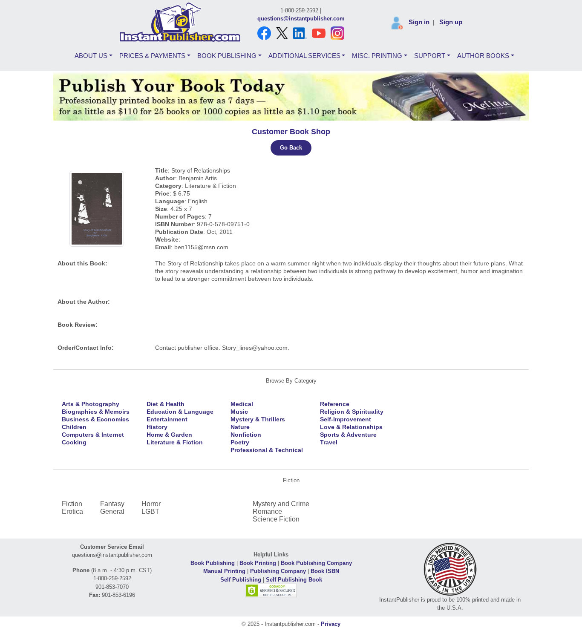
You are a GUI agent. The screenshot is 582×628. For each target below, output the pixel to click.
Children (74, 426)
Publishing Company (278, 571)
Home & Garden (169, 434)
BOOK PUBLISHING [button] (226, 55)
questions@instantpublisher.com (301, 18)
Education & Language (180, 411)
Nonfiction (245, 434)
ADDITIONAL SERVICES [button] (304, 55)
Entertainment (167, 419)
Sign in (419, 22)
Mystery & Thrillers (257, 419)
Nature (240, 426)
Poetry (239, 442)
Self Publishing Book (294, 579)
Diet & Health (165, 403)
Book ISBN (325, 571)
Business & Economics (95, 419)
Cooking (74, 442)
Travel (328, 442)
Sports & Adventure (348, 434)
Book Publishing (212, 563)
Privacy (330, 624)
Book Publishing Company (316, 563)
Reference (334, 403)
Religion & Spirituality (351, 411)
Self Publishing (240, 579)
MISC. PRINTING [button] (377, 55)
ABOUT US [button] (91, 55)
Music (239, 411)
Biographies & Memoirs (96, 411)
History (157, 426)
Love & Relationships (351, 426)
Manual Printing (224, 571)
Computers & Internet (93, 434)
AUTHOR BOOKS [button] (483, 55)
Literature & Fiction (175, 442)
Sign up (450, 22)
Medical (241, 403)
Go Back (291, 147)
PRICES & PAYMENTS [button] (152, 55)
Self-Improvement (345, 419)
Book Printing (257, 563)
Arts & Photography (90, 403)
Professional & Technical (266, 450)
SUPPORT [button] (429, 55)
